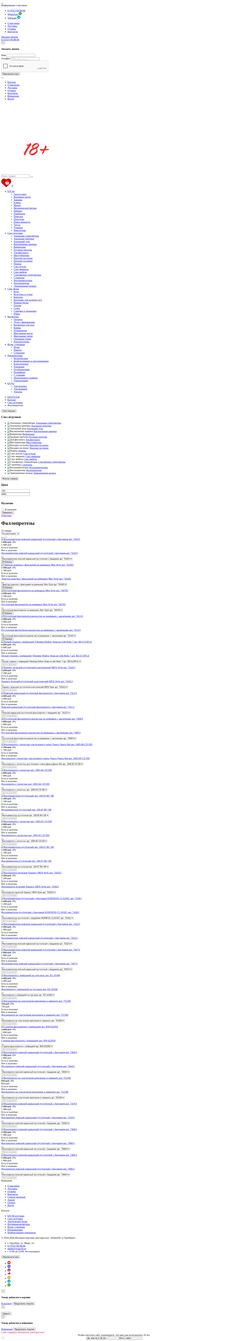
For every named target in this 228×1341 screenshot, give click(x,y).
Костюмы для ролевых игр (28, 300)
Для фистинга (21, 252)
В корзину (6, 1303)
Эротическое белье (17, 1221)
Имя (3, 55)
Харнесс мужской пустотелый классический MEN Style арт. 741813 (37, 681)
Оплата (11, 1202)
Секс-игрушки (15, 233)
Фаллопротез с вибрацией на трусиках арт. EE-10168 (29, 989)
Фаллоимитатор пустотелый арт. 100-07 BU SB (26, 861)
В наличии (10, 509)
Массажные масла (23, 333)
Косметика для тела (24, 325)
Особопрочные (22, 369)
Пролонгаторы (21, 341)
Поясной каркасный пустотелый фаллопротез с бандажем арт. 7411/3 (37, 707)
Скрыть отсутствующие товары (21, 1338)
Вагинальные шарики (25, 244)
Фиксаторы (20, 230)
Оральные (19, 366)
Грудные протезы (23, 250)
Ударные (18, 227)
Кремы (17, 327)
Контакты (12, 31)
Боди (16, 291)
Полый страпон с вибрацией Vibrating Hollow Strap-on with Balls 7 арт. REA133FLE (45, 655)
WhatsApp (13, 14)
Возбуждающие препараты (21, 1232)
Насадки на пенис (23, 261)
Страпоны (19, 277)
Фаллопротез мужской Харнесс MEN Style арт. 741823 (30, 886)
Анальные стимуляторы (26, 236)
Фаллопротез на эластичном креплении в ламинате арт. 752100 (34, 1092)
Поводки (18, 216)
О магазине (13, 23)
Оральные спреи (22, 339)
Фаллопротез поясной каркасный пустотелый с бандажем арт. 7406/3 (37, 1169)
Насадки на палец (23, 258)
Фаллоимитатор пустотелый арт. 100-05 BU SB (26, 809)
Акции (11, 1199)
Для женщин (20, 389)
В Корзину (7, 562)
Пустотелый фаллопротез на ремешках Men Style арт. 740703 (33, 604)
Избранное (13, 96)
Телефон (5, 58)
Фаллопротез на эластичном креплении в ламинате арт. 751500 (34, 1015)
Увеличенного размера (26, 378)
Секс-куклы (20, 266)
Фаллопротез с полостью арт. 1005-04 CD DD (25, 784)
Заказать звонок (9, 37)
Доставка (12, 26)
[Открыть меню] (2, 3)
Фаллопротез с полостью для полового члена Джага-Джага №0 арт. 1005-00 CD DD (45, 758)
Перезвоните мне (10, 74)
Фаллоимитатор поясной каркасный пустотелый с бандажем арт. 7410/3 (39, 553)
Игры (17, 347)
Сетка (17, 308)
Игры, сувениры (16, 344)
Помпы (17, 263)
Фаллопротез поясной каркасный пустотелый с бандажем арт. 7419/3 (37, 1117)
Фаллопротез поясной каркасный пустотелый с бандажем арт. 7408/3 (37, 1143)
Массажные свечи (23, 336)
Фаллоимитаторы (23, 280)
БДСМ (10, 191)
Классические (21, 364)
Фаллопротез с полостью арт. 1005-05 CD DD (25, 835)
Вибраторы (20, 247)
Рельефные (19, 372)
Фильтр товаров (9, 478)
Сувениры (19, 352)
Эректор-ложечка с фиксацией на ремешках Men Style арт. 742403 (36, 578)
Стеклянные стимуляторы (27, 275)
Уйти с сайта (125, 1338)
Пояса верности (22, 222)
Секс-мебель (20, 272)
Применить (7, 512)
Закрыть (6, 1313)
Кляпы (17, 202)
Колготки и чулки (23, 294)
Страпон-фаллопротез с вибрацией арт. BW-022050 (28, 1040)
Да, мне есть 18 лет (96, 1338)
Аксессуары (20, 194)
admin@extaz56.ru (16, 1248)
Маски (17, 205)
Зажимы (18, 199)
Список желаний (16, 1197)
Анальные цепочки (24, 238)
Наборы (18, 211)
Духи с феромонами (24, 322)
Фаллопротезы (21, 283)
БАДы (10, 383)
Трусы (17, 225)
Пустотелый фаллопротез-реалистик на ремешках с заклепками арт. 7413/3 (40, 630)
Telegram (12, 18)
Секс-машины (21, 269)
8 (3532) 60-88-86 (16, 10)
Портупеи (19, 219)
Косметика (13, 316)
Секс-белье (13, 288)
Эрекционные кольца (25, 286)
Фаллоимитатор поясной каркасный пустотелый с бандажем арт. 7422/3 (39, 938)
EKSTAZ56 (13, 397)
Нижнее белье (21, 302)
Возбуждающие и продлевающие (31, 361)
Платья (17, 305)
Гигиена (18, 319)
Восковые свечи (22, 197)
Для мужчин (20, 386)
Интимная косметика (18, 1224)
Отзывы (11, 29)
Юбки (17, 314)
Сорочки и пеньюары (25, 311)
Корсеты (18, 297)
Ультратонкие (21, 380)
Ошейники (19, 213)
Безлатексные (21, 358)
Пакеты (18, 350)
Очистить (6, 515)
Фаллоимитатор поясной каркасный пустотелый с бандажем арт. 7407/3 (39, 963)
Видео (10, 99)
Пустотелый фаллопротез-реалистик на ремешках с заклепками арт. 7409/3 (40, 732)
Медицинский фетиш (25, 208)
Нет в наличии (9, 664)
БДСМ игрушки (15, 1216)
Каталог (11, 82)
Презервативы (15, 355)
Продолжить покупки (24, 1304)
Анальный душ (22, 241)
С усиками (19, 375)
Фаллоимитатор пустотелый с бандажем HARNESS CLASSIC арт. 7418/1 (40, 912)
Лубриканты (20, 330)
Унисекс (18, 391)
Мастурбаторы (21, 255)
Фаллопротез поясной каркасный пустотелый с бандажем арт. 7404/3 (37, 1066)
